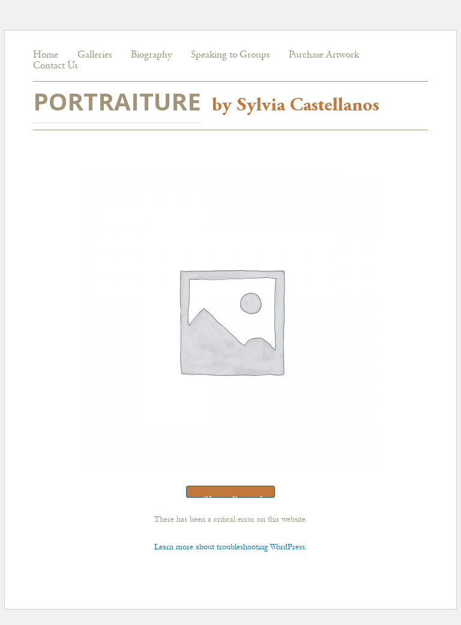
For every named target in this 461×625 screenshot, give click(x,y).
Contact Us (55, 66)
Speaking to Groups (230, 55)
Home (45, 55)
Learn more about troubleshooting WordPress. (230, 547)
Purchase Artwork (324, 55)
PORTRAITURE (117, 101)
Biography (151, 55)
